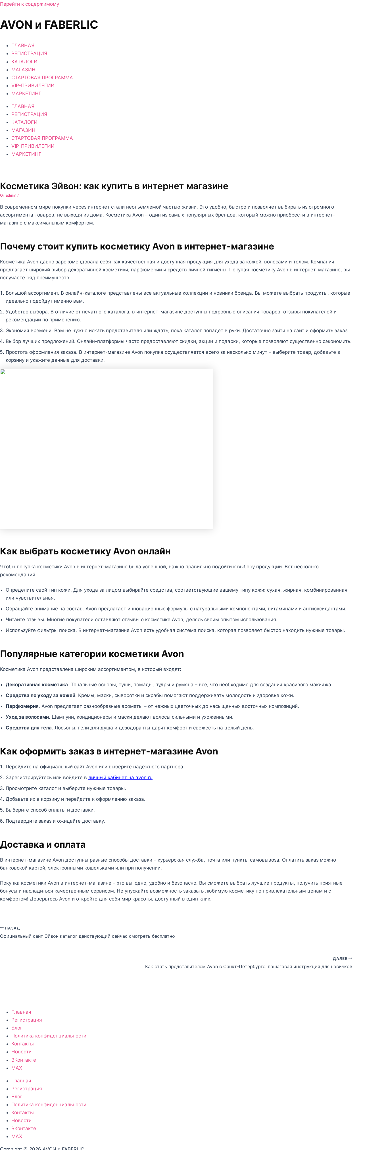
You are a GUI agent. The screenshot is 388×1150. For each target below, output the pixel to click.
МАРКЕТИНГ (26, 93)
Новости (21, 1052)
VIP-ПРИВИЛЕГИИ (33, 85)
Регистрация (26, 1020)
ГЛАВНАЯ (22, 45)
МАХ (16, 1068)
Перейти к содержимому (29, 4)
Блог (16, 1028)
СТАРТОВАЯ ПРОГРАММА (42, 77)
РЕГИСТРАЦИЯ (29, 53)
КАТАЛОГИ (24, 62)
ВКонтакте (23, 1060)
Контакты (22, 1044)
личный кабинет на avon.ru (120, 777)
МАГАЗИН (23, 69)
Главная (21, 1012)
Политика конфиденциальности (48, 1036)
